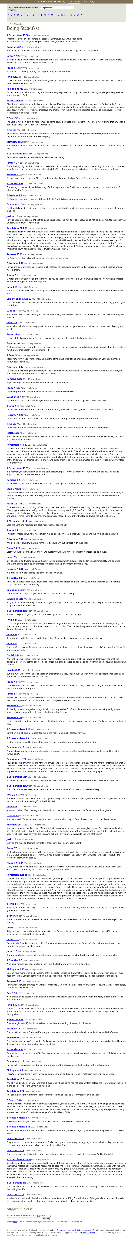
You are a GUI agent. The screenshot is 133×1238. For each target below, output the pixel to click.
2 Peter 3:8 (13, 915)
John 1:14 (12, 643)
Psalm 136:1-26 (15, 100)
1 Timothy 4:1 (14, 577)
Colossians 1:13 (15, 1061)
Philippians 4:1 (15, 1070)
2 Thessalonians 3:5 (18, 1117)
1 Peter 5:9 (13, 355)
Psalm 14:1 (13, 681)
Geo (59, 1)
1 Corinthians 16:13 (18, 153)
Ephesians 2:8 (14, 195)
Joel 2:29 (11, 839)
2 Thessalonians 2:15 (18, 1126)
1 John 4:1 (12, 903)
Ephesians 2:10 (15, 263)
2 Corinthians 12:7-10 (19, 1159)
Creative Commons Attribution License (73, 1230)
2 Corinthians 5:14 (17, 776)
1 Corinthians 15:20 (18, 785)
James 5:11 (13, 693)
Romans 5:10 (14, 981)
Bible (15, 1221)
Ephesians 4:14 (15, 367)
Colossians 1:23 (15, 1194)
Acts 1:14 (12, 992)
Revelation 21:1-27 (17, 228)
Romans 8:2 (13, 479)
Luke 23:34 (13, 815)
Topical (74, 1)
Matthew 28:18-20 (17, 824)
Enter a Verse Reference (29, 1215)
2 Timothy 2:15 (15, 1049)
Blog (92, 1)
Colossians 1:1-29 (16, 759)
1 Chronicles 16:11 (17, 521)
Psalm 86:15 (13, 1028)
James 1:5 (12, 951)
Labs (84, 1)
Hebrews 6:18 (14, 705)
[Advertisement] (107, 24)
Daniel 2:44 (13, 655)
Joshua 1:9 (12, 216)
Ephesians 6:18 (15, 598)
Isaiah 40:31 (13, 670)
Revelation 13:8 (15, 1079)
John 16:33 (12, 76)
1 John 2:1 (12, 275)
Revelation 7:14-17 (17, 444)
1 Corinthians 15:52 (18, 468)
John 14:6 (12, 806)
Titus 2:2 (11, 423)
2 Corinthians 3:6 (16, 1182)
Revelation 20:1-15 (17, 874)
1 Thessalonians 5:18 (18, 729)
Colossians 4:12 (15, 1138)
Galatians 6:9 (14, 46)
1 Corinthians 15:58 (18, 35)
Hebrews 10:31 (15, 569)
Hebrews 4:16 (14, 717)
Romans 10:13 (14, 254)
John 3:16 (12, 287)
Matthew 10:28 (15, 141)
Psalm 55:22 (13, 548)
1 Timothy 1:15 (15, 183)
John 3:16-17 (14, 1004)
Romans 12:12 (14, 378)
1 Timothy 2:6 (14, 960)
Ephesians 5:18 (15, 539)
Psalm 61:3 (13, 67)
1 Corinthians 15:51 (18, 610)
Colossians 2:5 (15, 204)
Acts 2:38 (12, 794)
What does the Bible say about (24, 7)
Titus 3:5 (11, 129)
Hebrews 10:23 (15, 414)
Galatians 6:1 (14, 343)
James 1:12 (13, 55)
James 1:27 (13, 927)
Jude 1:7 (11, 557)
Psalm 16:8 (13, 334)
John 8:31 (12, 634)
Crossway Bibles (88, 1232)
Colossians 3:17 (15, 747)
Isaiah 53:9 (13, 432)
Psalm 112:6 (13, 387)
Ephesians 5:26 (15, 1019)
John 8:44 (12, 619)
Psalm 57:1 (13, 848)
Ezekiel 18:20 (14, 488)
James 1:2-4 (13, 162)
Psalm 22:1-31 (14, 503)
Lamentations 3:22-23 (19, 298)
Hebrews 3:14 (14, 174)
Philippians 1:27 (15, 969)
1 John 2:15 (13, 405)
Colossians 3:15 (15, 1150)
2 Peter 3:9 (13, 118)
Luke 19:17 (13, 310)
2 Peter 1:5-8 (14, 1100)
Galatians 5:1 (14, 396)
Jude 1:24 (12, 322)
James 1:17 (13, 939)
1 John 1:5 (12, 530)
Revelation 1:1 (15, 1037)
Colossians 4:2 (15, 589)
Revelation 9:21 (15, 1091)
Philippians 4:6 (15, 88)
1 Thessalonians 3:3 (18, 738)
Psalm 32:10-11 (15, 862)
